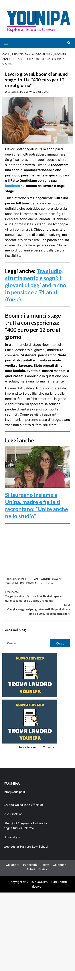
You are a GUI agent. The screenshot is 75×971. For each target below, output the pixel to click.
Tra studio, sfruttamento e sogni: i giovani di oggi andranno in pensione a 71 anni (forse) (35, 285)
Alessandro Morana (18, 91)
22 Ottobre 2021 (41, 91)
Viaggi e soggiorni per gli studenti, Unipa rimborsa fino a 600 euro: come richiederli (38, 609)
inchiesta (12, 186)
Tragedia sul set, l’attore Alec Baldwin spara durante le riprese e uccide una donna (33, 596)
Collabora (12, 865)
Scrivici (44, 869)
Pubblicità (30, 865)
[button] (10, 43)
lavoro (49, 583)
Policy (45, 865)
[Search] (68, 43)
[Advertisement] (37, 931)
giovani (16, 578)
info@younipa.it (14, 792)
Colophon (59, 865)
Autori (30, 869)
